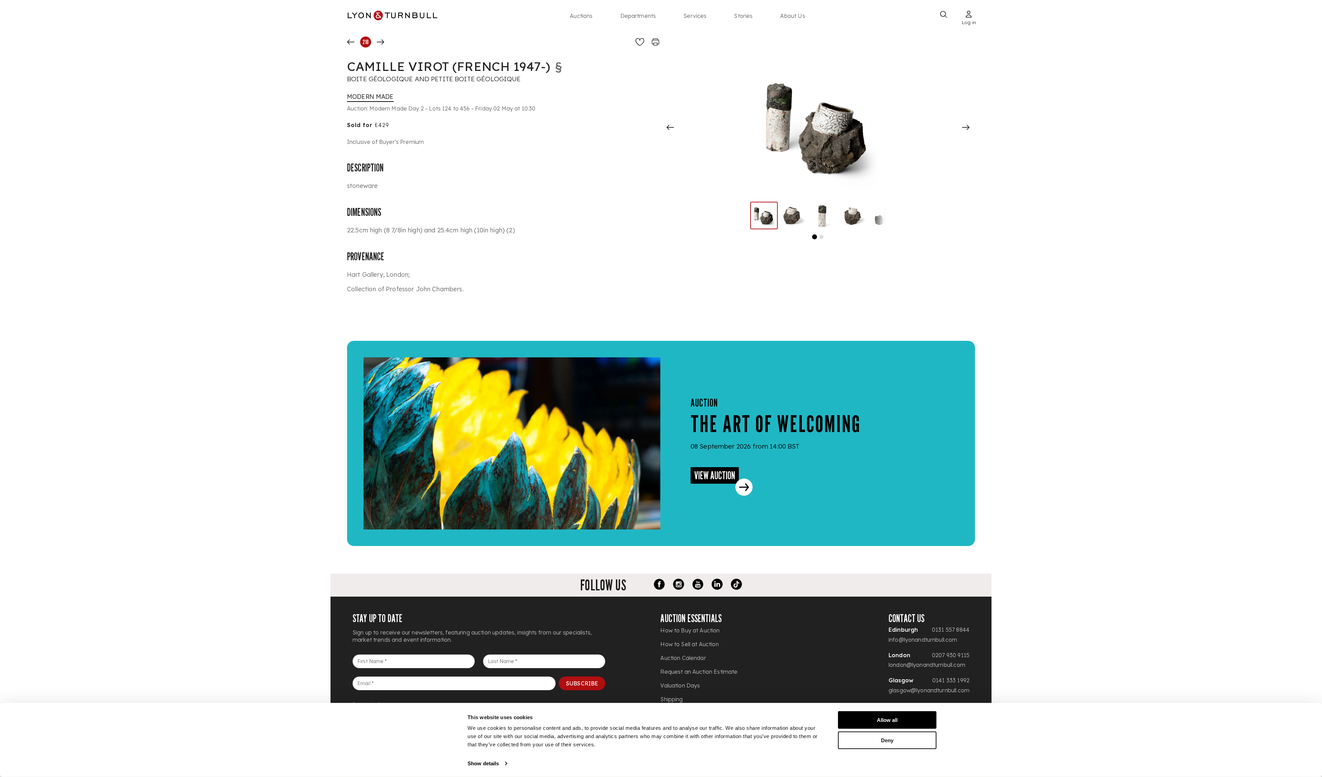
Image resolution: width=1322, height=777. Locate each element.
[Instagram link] (678, 585)
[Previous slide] (670, 127)
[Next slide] (965, 127)
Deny (887, 740)
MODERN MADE (370, 97)
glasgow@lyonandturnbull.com (929, 690)
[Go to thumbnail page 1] (814, 236)
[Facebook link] (659, 585)
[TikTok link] (736, 585)
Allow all (887, 720)
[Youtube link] (697, 585)
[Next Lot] (380, 42)
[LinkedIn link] (717, 585)
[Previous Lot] (351, 42)
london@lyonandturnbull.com (927, 664)
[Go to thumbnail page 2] (821, 237)
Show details (483, 763)
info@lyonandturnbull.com (923, 639)
